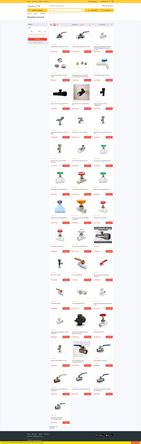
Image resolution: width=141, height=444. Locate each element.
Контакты (46, 1)
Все (57, 426)
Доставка (34, 1)
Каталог (36, 13)
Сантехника (43, 13)
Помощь (40, 1)
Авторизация (93, 1)
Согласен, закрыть (135, 442)
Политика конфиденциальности (35, 436)
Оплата (29, 1)
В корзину (66, 51)
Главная (29, 13)
